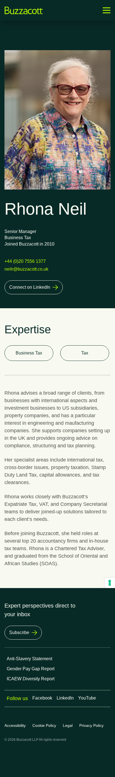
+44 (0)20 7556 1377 (25, 261)
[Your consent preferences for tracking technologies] (109, 582)
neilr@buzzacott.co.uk (26, 269)
